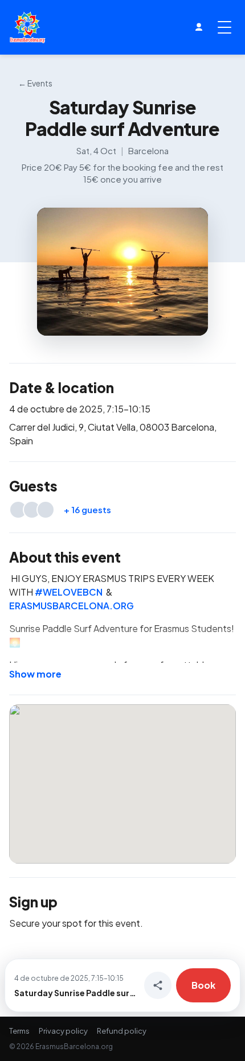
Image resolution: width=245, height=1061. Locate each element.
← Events (35, 83)
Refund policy (121, 1030)
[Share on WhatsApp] (158, 985)
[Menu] (224, 27)
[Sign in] (199, 27)
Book (203, 985)
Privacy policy (63, 1030)
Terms (19, 1030)
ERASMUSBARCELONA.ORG (71, 606)
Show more (35, 674)
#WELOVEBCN (69, 592)
